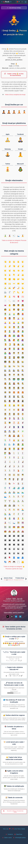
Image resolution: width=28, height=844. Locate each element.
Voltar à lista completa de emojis (15, 94)
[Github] (12, 616)
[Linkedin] (16, 616)
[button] (25, 2)
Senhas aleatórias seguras (14, 715)
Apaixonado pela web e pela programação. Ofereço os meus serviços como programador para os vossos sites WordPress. (14, 606)
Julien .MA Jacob (14, 599)
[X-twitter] (8, 616)
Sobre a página (8, 612)
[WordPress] (20, 616)
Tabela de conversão (14, 797)
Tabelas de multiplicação (14, 786)
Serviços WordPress (18, 612)
